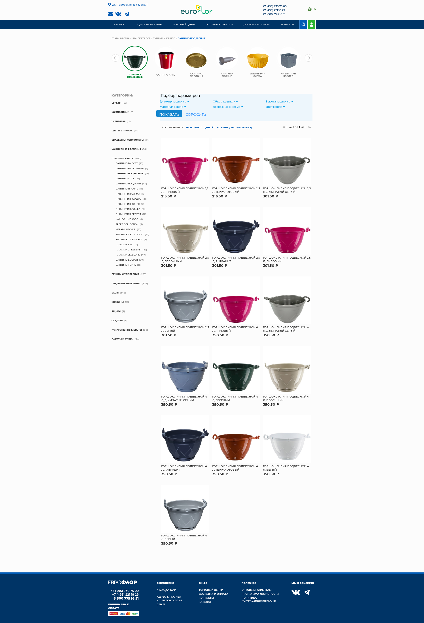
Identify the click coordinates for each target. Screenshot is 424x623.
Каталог (144, 38)
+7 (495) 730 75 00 (275, 6)
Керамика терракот (129, 239)
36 (296, 127)
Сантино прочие (127, 188)
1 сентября (118, 121)
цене (207, 127)
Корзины (118, 301)
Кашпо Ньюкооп (127, 219)
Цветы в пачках (122, 130)
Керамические (126, 229)
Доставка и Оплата (213, 593)
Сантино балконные (130, 168)
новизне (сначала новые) (234, 127)
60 (309, 127)
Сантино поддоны (128, 183)
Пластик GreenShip (128, 249)
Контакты (206, 597)
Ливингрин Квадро (128, 198)
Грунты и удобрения (125, 274)
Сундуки (117, 320)
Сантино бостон (127, 259)
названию (193, 127)
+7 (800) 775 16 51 (274, 14)
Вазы (115, 292)
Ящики (116, 311)
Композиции (120, 112)
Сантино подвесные (130, 173)
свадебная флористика (128, 139)
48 (302, 127)
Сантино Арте (125, 178)
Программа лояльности (260, 593)
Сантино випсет (127, 163)
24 (290, 127)
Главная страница (124, 38)
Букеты (116, 102)
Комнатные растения (126, 149)
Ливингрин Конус (128, 203)
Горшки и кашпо (164, 38)
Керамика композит (130, 234)
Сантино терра (126, 264)
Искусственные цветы (127, 329)
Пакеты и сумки (122, 339)
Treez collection (127, 224)
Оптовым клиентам (257, 589)
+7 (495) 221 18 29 (274, 10)
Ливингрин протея (128, 214)
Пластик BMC (124, 244)
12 (284, 127)
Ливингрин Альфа (128, 208)
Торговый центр (211, 589)
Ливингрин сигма (128, 193)
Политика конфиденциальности (259, 599)
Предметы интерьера (126, 283)
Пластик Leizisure (128, 254)
